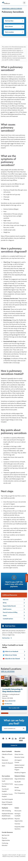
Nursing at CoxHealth (18, 815)
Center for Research (7, 763)
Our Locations (6, 776)
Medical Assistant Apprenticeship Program (19, 767)
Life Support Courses (18, 761)
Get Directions (8, 703)
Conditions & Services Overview (12, 8)
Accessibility (22, 856)
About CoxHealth (7, 751)
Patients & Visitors (20, 776)
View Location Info (18, 708)
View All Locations (8, 671)
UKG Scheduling (6, 811)
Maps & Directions (20, 779)
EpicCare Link (5, 835)
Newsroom (5, 760)
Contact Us (14, 745)
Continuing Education (5, 844)
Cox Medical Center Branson (7, 785)
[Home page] (6, 2)
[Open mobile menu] (24, 2)
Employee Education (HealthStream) (7, 815)
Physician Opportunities (19, 820)
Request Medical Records (9, 606)
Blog (3, 757)
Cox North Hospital (7, 799)
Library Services (19, 754)
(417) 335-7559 (12, 701)
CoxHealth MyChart (8, 618)
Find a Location (9, 32)
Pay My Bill (18, 782)
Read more (5, 599)
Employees (5, 808)
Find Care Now (9, 21)
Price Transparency (20, 793)
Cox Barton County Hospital (7, 795)
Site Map (16, 856)
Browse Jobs (18, 811)
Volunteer (17, 824)
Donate (17, 787)
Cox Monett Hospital (5, 790)
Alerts (3, 766)
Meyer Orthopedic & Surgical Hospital (7, 803)
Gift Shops (18, 790)
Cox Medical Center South (7, 780)
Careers (5, 615)
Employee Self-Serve (7, 818)
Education (17, 751)
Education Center (19, 757)
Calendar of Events (7, 754)
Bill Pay (4, 602)
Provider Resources (7, 832)
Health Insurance (7, 609)
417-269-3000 (22, 739)
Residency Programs (20, 772)
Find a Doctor (9, 26)
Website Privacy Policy (7, 856)
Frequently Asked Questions (19, 828)
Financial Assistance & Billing (10, 612)
